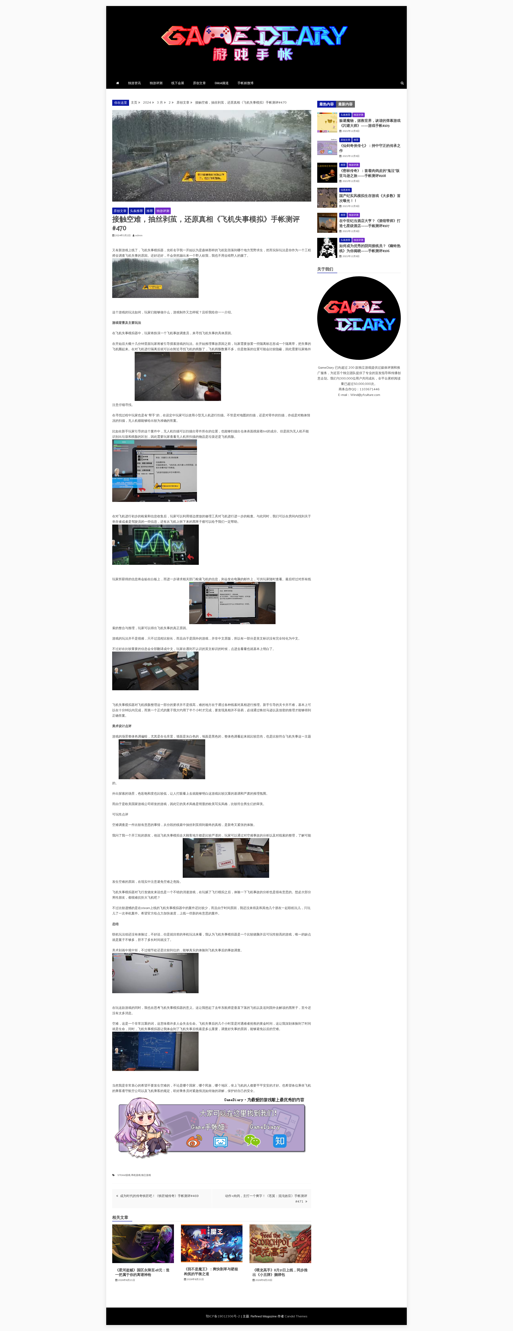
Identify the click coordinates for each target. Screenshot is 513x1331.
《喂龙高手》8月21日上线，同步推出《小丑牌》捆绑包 (280, 1272)
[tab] (326, 104)
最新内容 (345, 104)
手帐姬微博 (245, 83)
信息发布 (345, 189)
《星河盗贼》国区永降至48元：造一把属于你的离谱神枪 (142, 1272)
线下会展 (177, 83)
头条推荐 (136, 211)
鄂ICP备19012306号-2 (223, 1316)
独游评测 (156, 83)
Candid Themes (296, 1316)
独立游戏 (146, 1175)
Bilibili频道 (222, 83)
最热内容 (326, 104)
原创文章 (199, 83)
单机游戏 (136, 1175)
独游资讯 (134, 83)
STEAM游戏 (123, 1175)
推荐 (149, 211)
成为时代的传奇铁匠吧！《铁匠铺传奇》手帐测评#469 (159, 1196)
